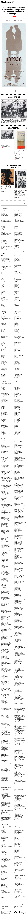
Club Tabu (3, 290)
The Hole (16, 874)
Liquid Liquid (16, 325)
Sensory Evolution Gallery (19, 597)
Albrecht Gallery (4, 468)
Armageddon (3, 281)
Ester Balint (3, 351)
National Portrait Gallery (19, 517)
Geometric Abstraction (5, 219)
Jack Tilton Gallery (4, 679)
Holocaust (16, 226)
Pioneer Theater (17, 844)
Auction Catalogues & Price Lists (6, 262)
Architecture (3, 230)
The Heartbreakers (18, 374)
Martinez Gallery (17, 492)
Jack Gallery (3, 677)
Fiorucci (2, 873)
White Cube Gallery (18, 682)
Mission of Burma (17, 342)
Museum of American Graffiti (19, 722)
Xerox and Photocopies (18, 273)
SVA (15, 794)
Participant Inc (17, 839)
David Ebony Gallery (5, 574)
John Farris (3, 435)
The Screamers (17, 376)
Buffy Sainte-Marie (4, 336)
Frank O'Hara (3, 410)
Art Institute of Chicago (5, 789)
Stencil (15, 269)
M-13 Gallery (16, 480)
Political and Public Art (18, 242)
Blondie (2, 331)
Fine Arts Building (4, 604)
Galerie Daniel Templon (5, 625)
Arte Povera (3, 213)
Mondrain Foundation (18, 713)
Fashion (13, 90)
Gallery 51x (3, 631)
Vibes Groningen (17, 895)
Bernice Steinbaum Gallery (6, 520)
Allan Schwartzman (4, 390)
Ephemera (4, 903)
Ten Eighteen (16, 293)
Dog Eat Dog (3, 347)
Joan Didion (3, 434)
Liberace (16, 323)
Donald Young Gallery (5, 583)
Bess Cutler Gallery (4, 522)
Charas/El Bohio (4, 848)
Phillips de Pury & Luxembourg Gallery (20, 552)
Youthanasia (16, 305)
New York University (5, 816)
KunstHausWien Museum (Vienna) (5, 773)
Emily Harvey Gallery (5, 594)
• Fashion (11, 143)
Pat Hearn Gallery (17, 539)
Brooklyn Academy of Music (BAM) (6, 535)
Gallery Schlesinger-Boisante (6, 636)
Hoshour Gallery (4, 668)
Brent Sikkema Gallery (5, 529)
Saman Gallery (17, 588)
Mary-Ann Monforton (18, 401)
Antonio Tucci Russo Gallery (6, 497)
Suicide (15, 365)
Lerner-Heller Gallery (18, 467)
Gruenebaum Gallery (5, 652)
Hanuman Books (4, 886)
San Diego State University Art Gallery (20, 792)
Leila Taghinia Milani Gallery (19, 464)
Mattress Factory (17, 497)
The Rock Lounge (17, 882)
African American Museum (6, 708)
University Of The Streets (19, 892)
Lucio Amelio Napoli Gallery (19, 477)
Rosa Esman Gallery (18, 578)
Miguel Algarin (17, 407)
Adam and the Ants (4, 312)
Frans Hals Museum (4, 750)
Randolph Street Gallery (19, 561)
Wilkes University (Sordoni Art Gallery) (20, 818)
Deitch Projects (3, 579)
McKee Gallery (17, 500)
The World (16, 295)
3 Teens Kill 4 (3, 311)
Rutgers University (17, 790)
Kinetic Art (3, 272)
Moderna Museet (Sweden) (19, 710)
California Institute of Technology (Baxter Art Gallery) (5, 796)
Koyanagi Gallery (17, 451)
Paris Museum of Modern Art (19, 757)
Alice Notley (3, 389)
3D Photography (4, 255)
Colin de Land (3, 406)
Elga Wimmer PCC (4, 592)
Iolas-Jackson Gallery (5, 671)
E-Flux (2, 586)
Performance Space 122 (18, 842)
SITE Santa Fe (17, 772)
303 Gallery (3, 452)
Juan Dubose (16, 392)
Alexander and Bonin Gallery (6, 470)
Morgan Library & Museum (19, 715)
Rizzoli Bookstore (17, 856)
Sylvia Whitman (17, 429)
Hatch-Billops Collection (5, 887)
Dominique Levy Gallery (5, 581)
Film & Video (3, 269)
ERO (2, 868)
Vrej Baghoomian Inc (18, 675)
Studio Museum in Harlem (19, 777)
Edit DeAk (3, 407)
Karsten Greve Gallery (18, 441)
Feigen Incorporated (5, 603)
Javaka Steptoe (4, 425)
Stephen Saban (17, 363)
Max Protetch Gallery (18, 499)
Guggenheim (3, 754)
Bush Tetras (3, 337)
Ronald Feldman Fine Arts (19, 577)
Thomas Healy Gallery (18, 645)
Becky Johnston (4, 396)
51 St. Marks (3, 445)
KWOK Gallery (17, 453)
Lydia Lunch (16, 330)
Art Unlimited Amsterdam (5, 504)
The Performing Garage (19, 879)
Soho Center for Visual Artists (19, 860)
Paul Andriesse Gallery (18, 542)
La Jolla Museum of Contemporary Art (5, 779)
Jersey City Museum (4, 769)
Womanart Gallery (18, 691)
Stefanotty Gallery (17, 622)
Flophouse (3, 874)
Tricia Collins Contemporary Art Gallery (19, 655)
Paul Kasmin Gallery (18, 543)
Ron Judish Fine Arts (18, 576)
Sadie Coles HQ (17, 584)
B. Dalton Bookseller (4, 834)
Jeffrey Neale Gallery (5, 689)
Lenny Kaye (16, 322)
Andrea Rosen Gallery (5, 487)
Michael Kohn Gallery (18, 502)
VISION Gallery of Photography (17, 669)
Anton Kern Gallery (4, 495)
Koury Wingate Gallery (18, 450)
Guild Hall (3, 756)
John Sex (2, 378)
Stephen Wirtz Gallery (18, 628)
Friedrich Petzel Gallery (5, 616)
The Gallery (16, 635)
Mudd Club (16, 284)
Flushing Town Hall (4, 875)
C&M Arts (3, 844)
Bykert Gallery (3, 539)
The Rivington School (18, 247)
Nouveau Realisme (18, 213)
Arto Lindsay (3, 326)
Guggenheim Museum (5, 755)
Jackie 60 (3, 295)
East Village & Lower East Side (6, 246)
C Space (2, 843)
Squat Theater (17, 291)
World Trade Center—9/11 (19, 251)
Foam (2, 606)
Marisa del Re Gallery (18, 490)
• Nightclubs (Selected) (5, 146)
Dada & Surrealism (4, 215)
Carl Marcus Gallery (5, 545)
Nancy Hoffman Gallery (19, 516)
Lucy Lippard (16, 396)
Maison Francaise (4, 809)
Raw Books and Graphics (19, 852)
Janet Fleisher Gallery (5, 683)
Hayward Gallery (4, 659)
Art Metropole (3, 832)
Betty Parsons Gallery (5, 523)
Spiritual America (17, 619)
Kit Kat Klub (3, 298)
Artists (3, 908)
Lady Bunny (16, 319)
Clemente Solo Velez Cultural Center (6, 856)
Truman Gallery (17, 656)
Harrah (2, 292)
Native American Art (18, 234)
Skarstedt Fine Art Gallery (19, 609)
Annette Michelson (4, 393)
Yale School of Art (17, 821)
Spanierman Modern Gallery (19, 615)
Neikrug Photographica (18, 519)
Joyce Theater (3, 891)
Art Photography (4, 212)
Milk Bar (16, 281)
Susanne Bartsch (17, 428)
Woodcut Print (17, 272)
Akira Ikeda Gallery (4, 466)
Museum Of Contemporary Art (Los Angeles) (20, 727)
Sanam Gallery (17, 589)
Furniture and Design (5, 249)
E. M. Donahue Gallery (5, 588)
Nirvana (16, 285)
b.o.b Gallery (3, 511)
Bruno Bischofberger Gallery (6, 537)
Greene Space (3, 885)
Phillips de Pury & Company (19, 761)
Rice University (3, 821)
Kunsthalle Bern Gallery (18, 452)
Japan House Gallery (5, 685)
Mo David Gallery (17, 506)
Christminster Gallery (5, 559)
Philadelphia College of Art (6, 817)
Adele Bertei (3, 313)
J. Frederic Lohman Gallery (6, 674)
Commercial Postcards (5, 268)
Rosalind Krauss (17, 424)
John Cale (3, 374)
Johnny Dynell (3, 381)
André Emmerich (4, 490)
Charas (2, 557)
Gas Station (3, 250)
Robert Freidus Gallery (18, 570)
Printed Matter (17, 849)
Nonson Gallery (17, 529)
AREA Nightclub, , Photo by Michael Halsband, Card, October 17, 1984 (7, 140)
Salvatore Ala (17, 587)
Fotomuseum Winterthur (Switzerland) (5, 748)
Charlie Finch (3, 403)
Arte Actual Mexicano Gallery (6, 505)
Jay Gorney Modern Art (5, 687)
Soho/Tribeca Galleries (18, 612)
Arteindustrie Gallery (5, 506)
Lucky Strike (3, 306)
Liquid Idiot (16, 324)
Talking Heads (17, 368)
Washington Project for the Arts (20, 896)
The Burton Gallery (18, 633)
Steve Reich (16, 364)
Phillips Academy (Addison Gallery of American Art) (6, 819)
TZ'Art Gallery (17, 659)
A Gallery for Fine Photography (4, 458)
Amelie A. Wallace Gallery (6, 477)
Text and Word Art (17, 220)
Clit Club (2, 286)
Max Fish (16, 498)
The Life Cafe (16, 877)
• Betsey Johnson (20, 156)
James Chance (3, 367)
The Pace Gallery (17, 640)
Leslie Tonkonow (17, 468)
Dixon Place (3, 862)
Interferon (3, 890)
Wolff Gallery (17, 690)
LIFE (2, 303)
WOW (15, 897)
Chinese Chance (4, 852)
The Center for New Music (19, 869)
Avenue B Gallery (4, 509)
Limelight (2, 305)
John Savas (3, 377)
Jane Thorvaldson (4, 424)
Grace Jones (3, 358)
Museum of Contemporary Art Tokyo (20, 729)
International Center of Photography (5, 768)
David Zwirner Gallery (5, 577)
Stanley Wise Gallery (18, 621)
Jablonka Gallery (4, 676)
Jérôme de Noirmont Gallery (19, 440)
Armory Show (3, 718)
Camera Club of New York (6, 725)
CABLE (2, 540)
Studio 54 (16, 292)
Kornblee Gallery (17, 448)
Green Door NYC (4, 884)
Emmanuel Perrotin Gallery (6, 596)
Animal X (2, 319)
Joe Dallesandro (4, 373)
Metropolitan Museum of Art (19, 708)
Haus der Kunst (4, 657)
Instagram (17, 903)
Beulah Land (3, 282)
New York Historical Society (19, 753)
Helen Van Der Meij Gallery (6, 663)
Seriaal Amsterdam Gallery (19, 599)
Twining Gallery (17, 657)
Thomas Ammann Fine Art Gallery (19, 643)
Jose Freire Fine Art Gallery (6, 698)
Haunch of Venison (4, 656)
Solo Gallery (16, 613)
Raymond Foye (17, 418)
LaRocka (2, 301)
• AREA (7, 143)
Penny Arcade (17, 350)
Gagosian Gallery (4, 622)
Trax (15, 890)
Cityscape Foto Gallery (5, 562)
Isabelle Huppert (4, 364)
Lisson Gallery (17, 472)
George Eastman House (5, 751)
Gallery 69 (3, 632)
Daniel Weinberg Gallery (5, 573)
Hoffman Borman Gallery (6, 665)
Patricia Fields (17, 412)
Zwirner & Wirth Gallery (19, 703)
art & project (3, 498)
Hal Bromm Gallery (4, 653)
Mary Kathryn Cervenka (19, 337)
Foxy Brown (3, 356)
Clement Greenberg (4, 405)
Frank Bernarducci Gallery (6, 611)
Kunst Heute (3, 894)
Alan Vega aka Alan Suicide (6, 318)
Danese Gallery (4, 571)
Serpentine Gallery (18, 601)
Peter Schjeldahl (17, 415)
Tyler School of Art (17, 804)
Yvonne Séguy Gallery (18, 699)
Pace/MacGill (17, 536)
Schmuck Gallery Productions (19, 591)
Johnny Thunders (17, 311)
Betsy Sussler (3, 329)
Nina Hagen (16, 347)
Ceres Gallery (3, 555)
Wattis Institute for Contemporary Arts (18, 815)
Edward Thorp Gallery (5, 590)
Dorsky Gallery (4, 584)
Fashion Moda (3, 600)
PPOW (15, 558)
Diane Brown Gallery (5, 580)
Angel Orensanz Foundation (6, 826)
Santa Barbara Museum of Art (20, 769)
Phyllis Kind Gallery (18, 554)
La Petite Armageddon (5, 300)
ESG (2, 350)
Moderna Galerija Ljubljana (19, 507)
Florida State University (5, 802)
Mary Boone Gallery (18, 493)
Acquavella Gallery (4, 464)
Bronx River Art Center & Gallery (5, 532)
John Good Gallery (4, 693)
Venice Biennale (17, 893)
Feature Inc (3, 602)
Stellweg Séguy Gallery (18, 626)
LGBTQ (15, 228)
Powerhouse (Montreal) (18, 846)
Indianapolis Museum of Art (6, 763)
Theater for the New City (19, 884)
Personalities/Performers (19, 240)
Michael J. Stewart (17, 403)
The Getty (16, 779)
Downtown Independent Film (6, 245)
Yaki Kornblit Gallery (18, 696)
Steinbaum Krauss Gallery (19, 625)
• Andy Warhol (3, 143)
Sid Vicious (16, 361)
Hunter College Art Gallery (6, 806)
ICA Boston (3, 761)
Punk (15, 244)
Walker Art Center (17, 783)
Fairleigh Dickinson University (6, 799)
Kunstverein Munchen (5, 777)
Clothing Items (3, 267)
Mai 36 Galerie (17, 483)
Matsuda (18, 90)
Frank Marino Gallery (5, 612)
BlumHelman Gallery (5, 526)
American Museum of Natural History (6, 713)
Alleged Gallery (4, 474)
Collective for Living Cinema (6, 859)
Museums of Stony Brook (19, 742)
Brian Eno (2, 333)
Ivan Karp (3, 422)
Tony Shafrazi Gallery (18, 653)
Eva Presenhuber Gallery (5, 598)
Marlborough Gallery (18, 491)
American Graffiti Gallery (6, 480)
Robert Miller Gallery (18, 572)
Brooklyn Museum (4, 723)
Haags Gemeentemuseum (6, 757)
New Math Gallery (18, 523)
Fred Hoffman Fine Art (5, 613)
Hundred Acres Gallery (5, 670)
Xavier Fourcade (17, 693)
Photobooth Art (17, 255)
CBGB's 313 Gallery (4, 553)
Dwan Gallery (3, 585)
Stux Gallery (16, 629)
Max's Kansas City (17, 279)
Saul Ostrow (16, 425)
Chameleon (3, 847)
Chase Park (3, 851)
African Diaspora (4, 227)
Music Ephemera (17, 233)
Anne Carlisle (3, 323)
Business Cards (3, 263)
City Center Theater (4, 854)
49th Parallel (3, 453)
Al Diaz (2, 317)
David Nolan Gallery (5, 575)
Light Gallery (16, 471)
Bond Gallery (3, 527)
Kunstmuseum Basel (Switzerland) (4, 775)
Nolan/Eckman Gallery (18, 526)
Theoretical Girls (17, 378)
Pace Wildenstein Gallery (19, 535)
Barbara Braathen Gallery (6, 512)
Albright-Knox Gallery (5, 709)
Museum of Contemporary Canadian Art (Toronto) (19, 731)
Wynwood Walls (17, 692)
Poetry (15, 241)
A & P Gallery (3, 456)
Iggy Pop (2, 363)
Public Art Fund (17, 763)
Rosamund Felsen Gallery (19, 580)
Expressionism (3, 216)
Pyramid (16, 288)
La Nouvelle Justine (4, 299)
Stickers (15, 271)
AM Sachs (3, 475)
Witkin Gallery (17, 686)
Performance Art (17, 216)
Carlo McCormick (4, 400)
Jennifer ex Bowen (4, 429)
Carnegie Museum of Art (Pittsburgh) (5, 727)
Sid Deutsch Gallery (18, 603)
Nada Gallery (17, 515)
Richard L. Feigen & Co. (18, 568)
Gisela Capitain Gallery (5, 644)
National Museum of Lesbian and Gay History (19, 749)
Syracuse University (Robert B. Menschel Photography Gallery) (20, 796)
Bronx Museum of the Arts (6, 722)
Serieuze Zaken (17, 600)
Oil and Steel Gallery (18, 530)
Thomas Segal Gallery (18, 646)
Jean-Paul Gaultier (4, 426)
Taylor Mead (16, 369)
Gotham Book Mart (4, 883)
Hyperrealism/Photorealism (6, 221)
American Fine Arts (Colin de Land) (6, 479)
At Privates (3, 833)
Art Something (3, 503)
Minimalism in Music (18, 232)
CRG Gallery (3, 567)
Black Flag (3, 330)
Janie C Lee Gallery (4, 684)
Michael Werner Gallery (19, 503)
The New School (17, 802)
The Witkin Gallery (18, 641)
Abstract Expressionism (5, 210)
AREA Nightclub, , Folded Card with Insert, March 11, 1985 (7, 187)
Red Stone (16, 855)
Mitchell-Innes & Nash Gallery (20, 505)
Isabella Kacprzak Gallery (6, 672)
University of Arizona (18, 805)
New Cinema (16, 831)
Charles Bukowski (4, 402)
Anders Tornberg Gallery (5, 484)
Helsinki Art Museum (5, 759)
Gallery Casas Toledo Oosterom (5, 634)
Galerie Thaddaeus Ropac (6, 628)
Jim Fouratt (3, 432)
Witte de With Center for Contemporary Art (19, 689)
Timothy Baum (17, 432)
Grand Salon (3, 646)
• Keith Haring (4, 144)
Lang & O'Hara (17, 459)
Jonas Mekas (16, 390)
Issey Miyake (3, 421)
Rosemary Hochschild (18, 355)
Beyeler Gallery (4, 524)
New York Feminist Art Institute (20, 833)
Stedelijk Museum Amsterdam (20, 776)
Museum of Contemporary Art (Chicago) (20, 724)
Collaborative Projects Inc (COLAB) (6, 239)
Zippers (15, 306)
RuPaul (15, 358)
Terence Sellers (17, 370)
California (3, 236)
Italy (15, 227)
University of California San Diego (19, 807)
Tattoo (15, 246)
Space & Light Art (17, 268)
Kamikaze (3, 297)
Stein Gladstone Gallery (19, 623)
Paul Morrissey (17, 414)
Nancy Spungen (17, 344)
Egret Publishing (4, 866)
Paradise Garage (17, 287)
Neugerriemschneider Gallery (20, 522)
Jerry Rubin (3, 431)
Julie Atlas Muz (17, 312)
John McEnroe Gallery (5, 694)
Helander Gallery (4, 662)
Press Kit (16, 261)
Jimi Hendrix (3, 371)
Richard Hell (16, 351)
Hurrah (2, 294)
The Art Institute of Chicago (19, 799)
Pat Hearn (16, 410)
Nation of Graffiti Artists (19, 830)
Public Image (16, 850)
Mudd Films (16, 828)
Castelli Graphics (4, 548)
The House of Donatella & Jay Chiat (20, 876)
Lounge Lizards (17, 329)
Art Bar (2, 499)
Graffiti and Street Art (5, 220)
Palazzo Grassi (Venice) (19, 756)
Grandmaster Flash (4, 360)
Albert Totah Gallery (5, 467)
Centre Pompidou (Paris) (5, 734)
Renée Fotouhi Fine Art (18, 563)
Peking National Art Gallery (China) (19, 760)
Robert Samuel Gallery (18, 574)
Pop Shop (16, 845)
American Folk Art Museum (6, 711)
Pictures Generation (18, 217)
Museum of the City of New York (19, 741)
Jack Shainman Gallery (5, 678)
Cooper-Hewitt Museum (5, 739)
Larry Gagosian (17, 395)
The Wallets (16, 377)
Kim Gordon (16, 315)
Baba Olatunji (3, 328)
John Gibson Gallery (5, 691)
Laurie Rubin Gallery (18, 461)
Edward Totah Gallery (5, 591)
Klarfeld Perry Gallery (18, 445)
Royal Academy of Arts (18, 789)
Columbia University (5, 798)
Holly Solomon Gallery (5, 666)
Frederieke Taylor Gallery (6, 615)
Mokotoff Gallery (17, 509)
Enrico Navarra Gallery (5, 597)
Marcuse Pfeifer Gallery (18, 484)
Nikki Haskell (16, 408)
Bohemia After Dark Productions (4, 840)
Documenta (3, 864)
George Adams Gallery (5, 642)
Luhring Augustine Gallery (19, 478)
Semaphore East (17, 595)
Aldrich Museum (4, 710)
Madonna (16, 331)
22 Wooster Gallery (4, 443)
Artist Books (3, 260)
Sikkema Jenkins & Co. (18, 606)
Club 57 (2, 287)
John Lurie (3, 376)
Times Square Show (18, 248)
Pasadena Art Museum (18, 758)
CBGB (2, 285)
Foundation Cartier (4, 749)
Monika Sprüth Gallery (18, 511)
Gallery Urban (3, 637)
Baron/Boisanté (4, 516)
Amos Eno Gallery (4, 482)
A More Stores (3, 226)
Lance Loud (16, 320)
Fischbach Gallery (4, 605)
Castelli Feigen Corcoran (5, 547)
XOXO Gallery (17, 695)
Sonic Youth (16, 362)
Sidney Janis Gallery (18, 604)
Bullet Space (3, 841)
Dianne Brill (3, 342)
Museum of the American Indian (19, 739)
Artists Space (3, 507)
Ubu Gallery (16, 660)
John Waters (3, 380)
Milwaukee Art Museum (18, 709)
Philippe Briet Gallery (18, 550)
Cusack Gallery (4, 570)
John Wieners (17, 388)
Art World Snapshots (5, 258)
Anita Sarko (3, 320)
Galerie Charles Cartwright (6, 624)
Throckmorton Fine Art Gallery (20, 647)
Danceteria (3, 291)
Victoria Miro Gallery (18, 667)
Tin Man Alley (17, 650)
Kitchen (2, 893)
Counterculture (4, 241)
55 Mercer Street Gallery (5, 446)
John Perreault (17, 387)
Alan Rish (2, 388)
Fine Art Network (4, 872)
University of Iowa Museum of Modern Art (20, 809)
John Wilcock (17, 389)
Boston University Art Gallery (6, 791)
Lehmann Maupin (17, 462)
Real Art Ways (17, 853)
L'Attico (15, 454)
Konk (15, 317)
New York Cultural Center (19, 752)
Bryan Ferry (3, 335)
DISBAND (3, 343)
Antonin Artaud (4, 395)
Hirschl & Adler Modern (5, 664)
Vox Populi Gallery (18, 672)
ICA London (3, 762)
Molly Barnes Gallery (18, 510)
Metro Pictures (3, 897)
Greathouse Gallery (4, 648)
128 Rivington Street (4, 451)
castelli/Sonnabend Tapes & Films (6, 550)
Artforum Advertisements (5, 259)
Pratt (2, 820)
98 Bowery (18, 906)
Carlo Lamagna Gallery (5, 546)
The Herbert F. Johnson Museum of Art (18, 801)
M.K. (15, 278)
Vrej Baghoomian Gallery (19, 673)
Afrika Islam (3, 316)
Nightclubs (16, 236)
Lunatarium (3, 896)
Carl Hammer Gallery (5, 544)
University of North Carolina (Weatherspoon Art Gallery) (20, 812)
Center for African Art (5, 729)
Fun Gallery (3, 618)
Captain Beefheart (4, 339)
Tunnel (15, 299)
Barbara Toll (3, 514)
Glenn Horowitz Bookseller (6, 881)
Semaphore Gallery (18, 596)
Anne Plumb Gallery (4, 492)
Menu (26, 2)
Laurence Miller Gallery (18, 460)
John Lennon (3, 375)
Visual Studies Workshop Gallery (19, 671)
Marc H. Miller (17, 399)
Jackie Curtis (3, 365)
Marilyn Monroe (17, 336)
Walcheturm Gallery (18, 677)
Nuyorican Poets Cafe (18, 834)
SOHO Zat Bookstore (18, 862)
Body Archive (3, 838)
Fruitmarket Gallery (4, 617)
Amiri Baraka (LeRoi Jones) (6, 392)
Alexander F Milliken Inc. (5, 471)
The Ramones (17, 375)
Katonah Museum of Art (5, 770)
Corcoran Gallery (4, 566)
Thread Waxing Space (18, 885)
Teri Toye (16, 371)
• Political (6, 189)
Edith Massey (3, 348)
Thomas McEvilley (17, 431)
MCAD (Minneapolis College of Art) (7, 811)
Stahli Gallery (17, 620)
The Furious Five (17, 373)
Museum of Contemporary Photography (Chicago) (19, 733)
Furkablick (3, 879)
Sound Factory (17, 863)
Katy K (15, 313)
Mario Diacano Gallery (18, 489)
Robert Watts (16, 419)
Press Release (16, 262)
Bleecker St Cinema (4, 837)
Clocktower (3, 565)
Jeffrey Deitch (3, 428)
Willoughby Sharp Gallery (19, 685)
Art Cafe (2, 830)
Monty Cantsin (17, 343)
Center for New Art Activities (6, 846)
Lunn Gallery (16, 479)
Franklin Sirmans (4, 412)
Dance (2, 242)
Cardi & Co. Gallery (4, 542)
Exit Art (2, 870)
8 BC (2, 278)
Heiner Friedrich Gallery (5, 661)
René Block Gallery (18, 562)
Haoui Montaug (4, 415)
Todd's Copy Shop (17, 886)
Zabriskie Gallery (17, 700)
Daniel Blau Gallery (4, 572)
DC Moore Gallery (4, 578)
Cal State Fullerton (4, 794)
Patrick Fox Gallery (18, 541)
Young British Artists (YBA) (19, 221)
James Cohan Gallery (5, 681)
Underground (17, 300)
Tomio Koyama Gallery (18, 652)
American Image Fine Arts (6, 481)
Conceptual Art (4, 214)
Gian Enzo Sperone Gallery (6, 643)
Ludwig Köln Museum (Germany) (5, 782)
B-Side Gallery (3, 510)
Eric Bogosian (3, 349)
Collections (3, 119)
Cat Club (2, 284)
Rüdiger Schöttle (17, 582)
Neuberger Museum (18, 750)
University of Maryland (18, 810)
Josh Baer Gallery (4, 700)
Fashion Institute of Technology (7, 801)
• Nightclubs (7, 145)
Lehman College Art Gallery (6, 807)
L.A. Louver (16, 456)
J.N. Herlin (3, 675)
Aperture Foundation (5, 717)
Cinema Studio (3, 853)
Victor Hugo (16, 434)
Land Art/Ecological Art (18, 210)
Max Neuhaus (17, 339)
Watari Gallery (17, 679)
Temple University (17, 798)
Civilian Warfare (4, 564)
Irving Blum (3, 420)
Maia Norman (17, 397)
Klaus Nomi (16, 316)
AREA (9, 90)
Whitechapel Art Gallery (19, 683)
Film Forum (3, 871)
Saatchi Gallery (17, 583)
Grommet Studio (4, 650)
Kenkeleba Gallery (18, 443)
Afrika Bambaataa (4, 315)
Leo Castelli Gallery (18, 466)
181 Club (2, 279)
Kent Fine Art (16, 444)
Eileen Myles (3, 408)
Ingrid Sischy (3, 419)
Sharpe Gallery (17, 602)
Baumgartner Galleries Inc (6, 519)
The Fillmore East (17, 871)
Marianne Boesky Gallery (19, 487)
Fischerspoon (3, 354)
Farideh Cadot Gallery (5, 599)
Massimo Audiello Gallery (19, 494)
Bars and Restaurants (5, 234)
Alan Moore (3, 387)
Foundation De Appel (5, 877)
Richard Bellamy (17, 564)
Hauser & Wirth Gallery (5, 658)
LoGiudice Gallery (17, 474)
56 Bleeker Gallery (4, 447)
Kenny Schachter (17, 394)
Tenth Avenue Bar (17, 868)
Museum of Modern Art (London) (18, 735)
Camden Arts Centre (5, 724)
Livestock (16, 473)
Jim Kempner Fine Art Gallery (6, 690)
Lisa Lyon (16, 326)
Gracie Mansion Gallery (5, 645)
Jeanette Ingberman (5, 427)
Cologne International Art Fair (6, 861)
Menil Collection (4, 783)
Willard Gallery (17, 684)
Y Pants (15, 381)
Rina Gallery (16, 569)
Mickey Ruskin (17, 406)
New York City (17, 235)
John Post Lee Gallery (5, 695)
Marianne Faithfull (17, 335)
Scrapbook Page (17, 265)
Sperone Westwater (18, 616)
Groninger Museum (4, 753)
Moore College (4, 813)
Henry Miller (3, 418)
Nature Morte (17, 518)
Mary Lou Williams (18, 338)
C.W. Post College (4, 793)
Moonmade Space (17, 827)
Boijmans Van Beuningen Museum (5, 720)
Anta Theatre (3, 827)
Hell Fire (2, 293)
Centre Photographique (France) (5, 733)
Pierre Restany (17, 416)
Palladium (16, 286)
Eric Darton (3, 409)
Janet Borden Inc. (4, 682)
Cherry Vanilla (3, 341)
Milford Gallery (17, 504)
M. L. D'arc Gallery (18, 481)
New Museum (17, 751)
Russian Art (16, 245)
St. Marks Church (17, 864)
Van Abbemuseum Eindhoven (20, 781)
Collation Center (4, 858)
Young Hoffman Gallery (19, 698)
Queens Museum (17, 764)
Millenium (16, 826)
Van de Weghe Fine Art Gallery (20, 663)
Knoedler (16, 446)
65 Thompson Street (4, 448)
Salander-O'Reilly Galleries (19, 586)
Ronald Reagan (17, 422)
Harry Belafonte (4, 361)
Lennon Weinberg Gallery (19, 465)
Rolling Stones (17, 354)
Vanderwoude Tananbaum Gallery (19, 665)
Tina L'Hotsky (17, 380)
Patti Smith (16, 349)
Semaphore (16, 594)
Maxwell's (16, 280)
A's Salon (2, 459)
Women (15, 249)
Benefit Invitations (4, 235)
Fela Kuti (2, 352)
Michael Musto (17, 405)
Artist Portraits (3, 232)
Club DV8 (2, 288)
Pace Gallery (16, 534)
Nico (15, 345)
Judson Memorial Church (5, 892)
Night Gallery (17, 524)
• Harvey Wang (20, 194)
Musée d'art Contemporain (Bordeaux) (19, 744)
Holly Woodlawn (4, 362)
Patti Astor (16, 413)
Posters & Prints (17, 260)
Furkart (2, 880)
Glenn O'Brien (3, 413)
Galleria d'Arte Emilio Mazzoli (6, 629)
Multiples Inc (16, 513)
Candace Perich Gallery (5, 541)
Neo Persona (16, 521)
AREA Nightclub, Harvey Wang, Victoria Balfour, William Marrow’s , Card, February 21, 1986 (20, 192)
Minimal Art (16, 212)
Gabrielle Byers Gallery (5, 620)
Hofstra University (4, 805)
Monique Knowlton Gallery (19, 512)
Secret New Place (17, 858)
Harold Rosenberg (4, 416)
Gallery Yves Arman (4, 638)
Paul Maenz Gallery (18, 544)
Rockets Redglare (17, 352)
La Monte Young (17, 318)
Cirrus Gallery (3, 561)
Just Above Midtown (5, 703)
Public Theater (17, 851)
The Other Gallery (17, 639)
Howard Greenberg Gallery (6, 669)
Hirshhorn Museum (4, 760)
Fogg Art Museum (4, 746)
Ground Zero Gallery (5, 651)
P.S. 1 (15, 532)
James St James (4, 368)
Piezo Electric (16, 556)
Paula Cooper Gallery (18, 545)
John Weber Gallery (5, 696)
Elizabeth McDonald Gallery (6, 593)
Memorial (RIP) (17, 230)
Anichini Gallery (4, 491)
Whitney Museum (17, 785)
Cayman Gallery (4, 552)
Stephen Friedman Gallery (19, 627)
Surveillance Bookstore (18, 866)
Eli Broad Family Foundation (6, 743)
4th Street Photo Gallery (5, 454)
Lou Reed (16, 328)
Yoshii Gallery (17, 697)
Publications (5, 904)
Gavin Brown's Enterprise (5, 640)
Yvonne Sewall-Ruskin (18, 435)
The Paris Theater (17, 878)
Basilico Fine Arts (4, 517)
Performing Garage (18, 843)
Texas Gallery (17, 632)
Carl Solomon (3, 399)
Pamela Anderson (17, 348)
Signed (15, 266)
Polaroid (16, 258)
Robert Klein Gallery (18, 571)
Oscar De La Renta (18, 409)
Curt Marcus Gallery (5, 568)
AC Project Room (4, 462)
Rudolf (15, 356)
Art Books (3, 256)
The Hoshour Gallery (18, 636)
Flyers (2, 271)
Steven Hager (17, 427)
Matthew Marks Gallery (19, 496)
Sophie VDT (16, 426)
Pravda (15, 847)
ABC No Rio (3, 461)
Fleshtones (3, 355)
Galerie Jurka (3, 626)
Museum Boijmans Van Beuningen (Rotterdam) (19, 719)
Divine (2, 344)
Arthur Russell (3, 325)
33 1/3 (2, 444)
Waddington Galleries (18, 676)
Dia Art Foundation (4, 742)
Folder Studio (7, 913)
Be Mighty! (3, 836)
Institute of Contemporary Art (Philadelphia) (6, 765)
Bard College (3, 790)
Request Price (3, 191)
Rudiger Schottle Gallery (19, 581)
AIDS (2, 228)
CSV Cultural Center (4, 740)
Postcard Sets (16, 259)
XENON (16, 304)
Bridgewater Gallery (5, 530)
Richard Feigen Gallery (18, 565)
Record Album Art (17, 264)
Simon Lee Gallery (17, 607)
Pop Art (15, 219)
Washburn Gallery (17, 678)
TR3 (15, 298)
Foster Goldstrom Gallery (6, 607)
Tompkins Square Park (18, 888)
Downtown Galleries (5, 243)
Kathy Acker (16, 393)
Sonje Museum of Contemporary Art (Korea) (20, 774)
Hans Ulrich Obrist (4, 414)
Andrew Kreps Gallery (5, 488)
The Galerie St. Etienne (18, 634)
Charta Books (3, 850)
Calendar (2, 265)
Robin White (16, 421)
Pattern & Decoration (18, 215)
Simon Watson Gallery (18, 608)
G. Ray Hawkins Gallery (5, 619)
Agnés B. (2, 386)
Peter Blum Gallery (17, 549)
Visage (15, 301)
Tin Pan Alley (16, 297)
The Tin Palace (17, 883)
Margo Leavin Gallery (18, 485)
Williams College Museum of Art (19, 820)
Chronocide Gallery (4, 560)
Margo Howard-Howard (19, 333)
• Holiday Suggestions (22, 157)
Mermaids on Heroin (18, 341)
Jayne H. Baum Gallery (5, 688)
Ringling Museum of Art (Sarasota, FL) (18, 766)
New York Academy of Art (6, 814)
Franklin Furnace (4, 878)
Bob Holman (3, 397)
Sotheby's (16, 775)
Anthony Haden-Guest (5, 394)
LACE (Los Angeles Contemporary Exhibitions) (20, 458)
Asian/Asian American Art (6, 233)
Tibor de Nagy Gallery (18, 648)
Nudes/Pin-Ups (17, 239)
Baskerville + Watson (5, 518)
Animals (2, 229)
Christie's (2, 735)
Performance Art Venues (19, 840)
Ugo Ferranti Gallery (18, 661)
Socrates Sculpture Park (18, 859)
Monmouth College (4, 812)
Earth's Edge (3, 865)
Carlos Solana (3, 401)
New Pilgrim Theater (18, 832)
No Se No (16, 525)
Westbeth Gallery (17, 681)
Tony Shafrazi (17, 433)
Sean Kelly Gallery (17, 593)
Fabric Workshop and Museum (7, 745)
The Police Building (17, 880)
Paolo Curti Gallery (18, 537)
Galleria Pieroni (4, 630)
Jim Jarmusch (3, 433)
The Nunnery (16, 638)
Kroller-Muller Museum (5, 771)
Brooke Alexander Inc (5, 533)
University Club (17, 891)
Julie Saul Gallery (4, 702)
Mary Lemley (16, 400)
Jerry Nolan (3, 370)
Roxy (15, 290)
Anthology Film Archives (5, 828)
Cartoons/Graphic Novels (6, 266)
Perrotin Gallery (17, 547)
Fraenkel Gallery (4, 610)
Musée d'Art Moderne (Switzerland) (18, 746)
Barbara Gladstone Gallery (6, 513)
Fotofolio (2, 609)
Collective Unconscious (5, 860)
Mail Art (16, 229)
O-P (15, 836)
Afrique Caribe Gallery (5, 465)
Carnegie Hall (3, 845)
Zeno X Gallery (17, 702)
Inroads (2, 889)
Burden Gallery (4, 538)
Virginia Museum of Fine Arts (19, 782)
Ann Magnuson (4, 322)
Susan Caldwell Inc (17, 631)
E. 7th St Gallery (4, 587)
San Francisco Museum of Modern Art (19, 768)
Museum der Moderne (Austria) (18, 721)
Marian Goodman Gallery (19, 486)
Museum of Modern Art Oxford (20, 737)
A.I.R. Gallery (3, 460)
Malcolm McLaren (17, 332)
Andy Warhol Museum (5, 716)
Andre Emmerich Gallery (5, 486)
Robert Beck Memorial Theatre (20, 857)
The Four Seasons (17, 872)
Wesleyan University (18, 816)
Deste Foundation (4, 741)
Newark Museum (17, 755)
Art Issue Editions (4, 501)
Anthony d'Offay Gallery (5, 494)
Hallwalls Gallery (4, 655)
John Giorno (16, 386)
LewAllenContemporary (19, 470)
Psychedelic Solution (18, 559)
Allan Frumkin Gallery (5, 472)
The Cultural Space (18, 870)
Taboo (15, 367)
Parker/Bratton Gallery (18, 538)
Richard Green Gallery (18, 567)
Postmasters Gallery (18, 557)
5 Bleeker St (3, 441)
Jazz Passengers (4, 369)
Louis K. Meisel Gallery (18, 475)
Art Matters (3, 831)
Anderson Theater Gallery (6, 485)
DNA (2, 345)
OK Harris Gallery (17, 531)
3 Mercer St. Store (4, 440)
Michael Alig (16, 402)
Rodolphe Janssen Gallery (19, 575)
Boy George (3, 332)
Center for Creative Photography (4, 731)
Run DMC (16, 357)
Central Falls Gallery (5, 554)
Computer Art (3, 240)
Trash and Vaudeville (18, 889)
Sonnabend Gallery (18, 614)
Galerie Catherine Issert (5, 623)
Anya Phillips (3, 324)
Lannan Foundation (4, 780)
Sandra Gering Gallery (18, 590)
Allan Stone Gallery (4, 473)
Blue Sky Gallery (4, 525)
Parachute (16, 838)
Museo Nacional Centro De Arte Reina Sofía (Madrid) (19, 717)
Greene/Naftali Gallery (5, 649)
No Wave (16, 238)
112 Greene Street (4, 450)
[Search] (14, 204)
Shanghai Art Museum (18, 770)
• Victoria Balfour (21, 195)
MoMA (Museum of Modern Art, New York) (19, 712)
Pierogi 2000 (16, 555)
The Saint (16, 294)
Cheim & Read (3, 558)
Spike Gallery (17, 618)
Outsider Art (16, 214)
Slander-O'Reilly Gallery (19, 610)
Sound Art (16, 267)
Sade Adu (16, 360)
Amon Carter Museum (5, 715)
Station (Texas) (17, 865)
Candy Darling (3, 338)
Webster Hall (16, 303)
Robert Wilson (17, 420)
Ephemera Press (19, 904)
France (2, 248)
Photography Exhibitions (19, 256)
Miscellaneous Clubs (18, 282)
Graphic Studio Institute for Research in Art (6, 804)
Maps (2, 273)
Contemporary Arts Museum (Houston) (6, 737)
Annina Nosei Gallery (5, 493)
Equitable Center (4, 867)
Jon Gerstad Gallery (5, 697)
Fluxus (2, 217)
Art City (2, 500)
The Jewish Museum (18, 780)
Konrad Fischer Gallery (18, 447)
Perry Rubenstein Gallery (19, 548)
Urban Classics (17, 662)
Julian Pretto (3, 701)
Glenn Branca (3, 357)
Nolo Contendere (17, 528)
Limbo (2, 304)
